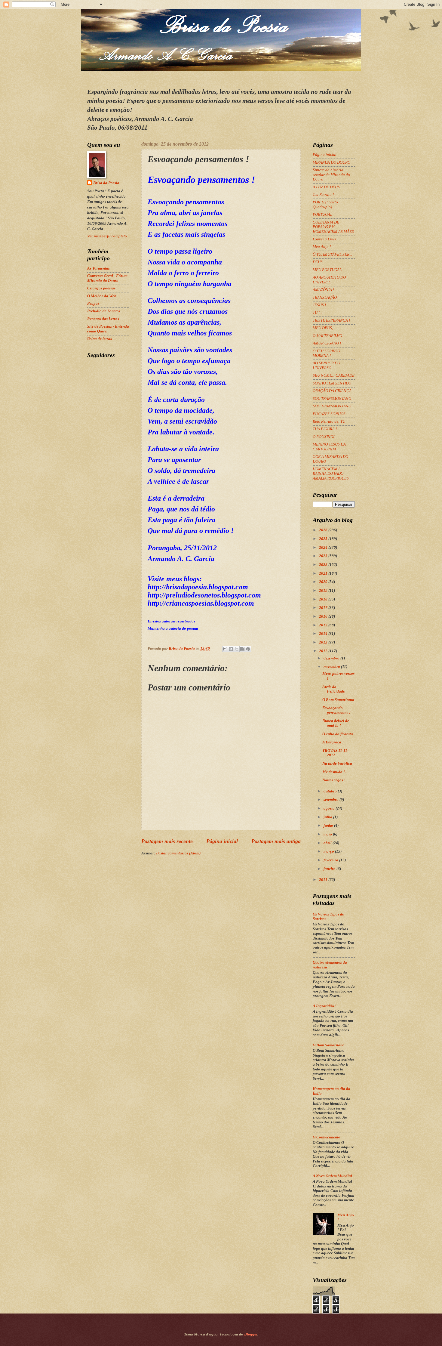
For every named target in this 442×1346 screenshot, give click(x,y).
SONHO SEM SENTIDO (332, 383)
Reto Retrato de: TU (329, 421)
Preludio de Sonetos (103, 311)
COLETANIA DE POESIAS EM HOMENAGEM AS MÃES (333, 227)
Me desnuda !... (335, 772)
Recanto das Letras (103, 319)
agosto (330, 808)
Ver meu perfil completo (107, 236)
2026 (323, 530)
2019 (323, 590)
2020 (323, 582)
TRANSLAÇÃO (325, 297)
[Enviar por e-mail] (225, 649)
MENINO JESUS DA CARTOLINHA (329, 446)
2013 (323, 642)
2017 (323, 608)
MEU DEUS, (323, 328)
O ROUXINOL (324, 437)
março (329, 851)
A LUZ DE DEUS (326, 187)
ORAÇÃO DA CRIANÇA (332, 391)
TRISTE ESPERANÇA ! (331, 320)
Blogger (250, 1334)
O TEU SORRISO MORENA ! (326, 353)
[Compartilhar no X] (237, 649)
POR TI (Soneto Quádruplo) (325, 204)
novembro (332, 667)
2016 (323, 616)
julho (328, 817)
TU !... (317, 312)
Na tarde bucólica (337, 763)
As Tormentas (98, 268)
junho (329, 825)
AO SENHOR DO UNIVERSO (326, 365)
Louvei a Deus (324, 239)
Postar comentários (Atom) (178, 853)
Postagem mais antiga (276, 841)
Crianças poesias (101, 288)
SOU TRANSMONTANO (332, 399)
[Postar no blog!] (231, 649)
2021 (323, 573)
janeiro (330, 869)
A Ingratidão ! (324, 1006)
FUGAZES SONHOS (329, 414)
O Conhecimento (326, 1137)
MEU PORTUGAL (327, 270)
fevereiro (331, 860)
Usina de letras (99, 339)
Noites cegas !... (335, 780)
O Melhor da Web (101, 296)
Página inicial (222, 841)
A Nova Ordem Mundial (332, 1176)
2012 (323, 651)
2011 (323, 880)
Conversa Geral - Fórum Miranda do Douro (107, 278)
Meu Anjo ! (322, 247)
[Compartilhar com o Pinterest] (248, 649)
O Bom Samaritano (338, 700)
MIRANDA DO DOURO (331, 162)
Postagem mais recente (167, 841)
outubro (331, 791)
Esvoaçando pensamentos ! (336, 710)
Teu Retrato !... (324, 195)
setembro (331, 800)
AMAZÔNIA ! (323, 290)
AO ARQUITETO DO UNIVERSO (329, 279)
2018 (323, 599)
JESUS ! (319, 305)
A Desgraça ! (333, 742)
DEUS (318, 262)
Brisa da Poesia (106, 183)
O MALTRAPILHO (327, 336)
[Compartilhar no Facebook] (242, 649)
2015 (323, 625)
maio (328, 834)
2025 (323, 539)
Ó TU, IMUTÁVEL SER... (332, 254)
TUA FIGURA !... (326, 429)
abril (328, 843)
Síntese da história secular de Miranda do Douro (331, 174)
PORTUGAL (322, 214)
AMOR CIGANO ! (327, 343)
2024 (323, 547)
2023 (323, 556)
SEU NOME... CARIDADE (334, 375)
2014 (323, 633)
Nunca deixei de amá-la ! (335, 723)
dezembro (332, 658)
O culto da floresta (337, 734)
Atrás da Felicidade (333, 689)
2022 (323, 565)
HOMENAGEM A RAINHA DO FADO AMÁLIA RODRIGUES (331, 473)
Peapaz (93, 303)
